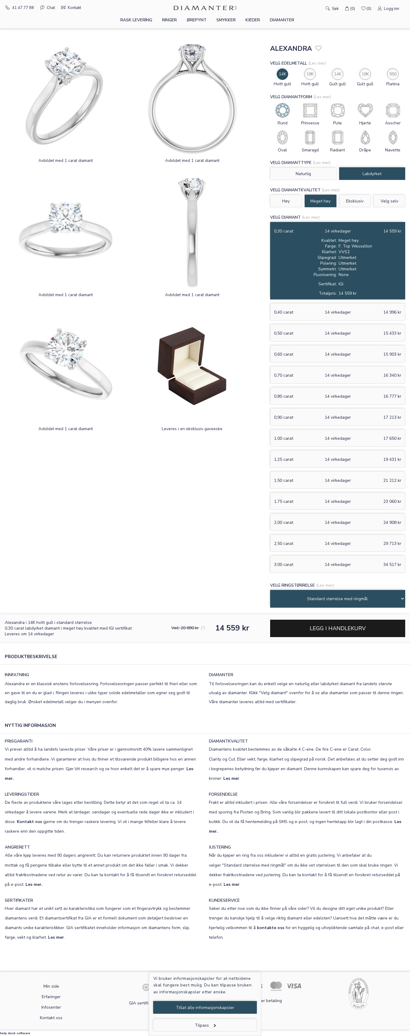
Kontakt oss (29, 822)
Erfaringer (51, 997)
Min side (51, 986)
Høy (286, 201)
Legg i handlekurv (338, 628)
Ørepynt (197, 20)
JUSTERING (220, 847)
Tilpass (202, 1025)
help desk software (15, 1033)
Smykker (226, 20)
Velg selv (389, 201)
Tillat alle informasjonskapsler (205, 1007)
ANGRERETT (17, 847)
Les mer (231, 778)
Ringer (169, 20)
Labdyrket (372, 174)
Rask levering (136, 20)
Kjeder (253, 20)
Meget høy (320, 201)
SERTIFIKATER (19, 900)
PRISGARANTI (18, 741)
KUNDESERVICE (224, 900)
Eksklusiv (354, 201)
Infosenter (51, 1007)
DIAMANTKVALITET (228, 741)
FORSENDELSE (223, 794)
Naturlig (303, 174)
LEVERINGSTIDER (22, 794)
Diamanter (282, 20)
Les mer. (34, 884)
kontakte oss (270, 928)
